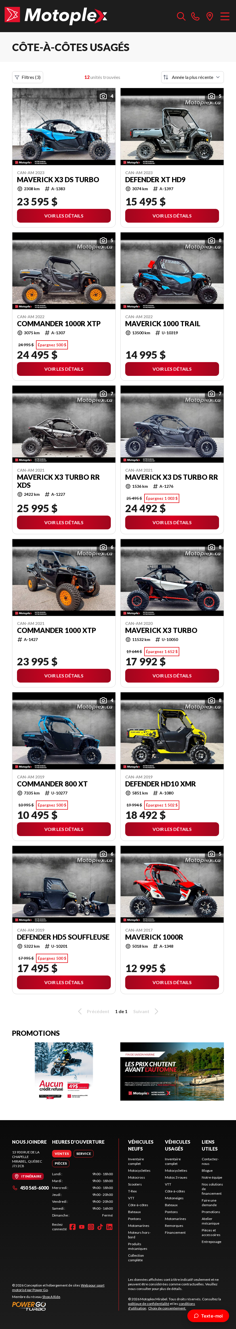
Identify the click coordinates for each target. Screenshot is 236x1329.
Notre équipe (212, 1177)
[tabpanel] (82, 1195)
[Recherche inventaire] (181, 16)
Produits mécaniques (137, 1246)
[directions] (209, 16)
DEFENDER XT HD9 (155, 180)
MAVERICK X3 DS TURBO (58, 180)
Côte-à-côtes (138, 1205)
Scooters (135, 1184)
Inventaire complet (136, 1161)
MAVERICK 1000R (154, 937)
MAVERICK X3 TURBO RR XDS (58, 481)
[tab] (61, 1153)
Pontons (134, 1219)
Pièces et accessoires (211, 1232)
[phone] (195, 16)
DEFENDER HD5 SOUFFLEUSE (63, 937)
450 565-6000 (34, 1187)
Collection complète (136, 1257)
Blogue (207, 1170)
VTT (131, 1198)
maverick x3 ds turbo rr (171, 477)
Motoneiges (174, 1198)
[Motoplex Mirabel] (56, 16)
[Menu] (224, 16)
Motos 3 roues (176, 1177)
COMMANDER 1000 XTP (56, 630)
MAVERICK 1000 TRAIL (162, 324)
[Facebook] (72, 1226)
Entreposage (211, 1241)
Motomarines (138, 1225)
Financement (175, 1232)
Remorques (174, 1225)
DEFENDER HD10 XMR (160, 784)
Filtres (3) (31, 77)
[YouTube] (81, 1226)
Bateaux (134, 1212)
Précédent (98, 1011)
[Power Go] (65, 1306)
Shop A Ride (51, 1297)
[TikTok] (100, 1226)
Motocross (136, 1177)
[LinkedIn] (109, 1226)
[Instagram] (90, 1226)
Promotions (211, 1212)
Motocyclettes (139, 1170)
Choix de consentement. (167, 1308)
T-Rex (132, 1191)
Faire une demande (209, 1202)
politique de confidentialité (148, 1303)
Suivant (141, 1011)
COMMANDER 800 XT (52, 784)
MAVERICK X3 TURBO (161, 630)
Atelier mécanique (210, 1221)
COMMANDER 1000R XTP (59, 324)
